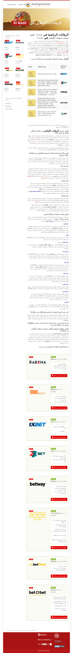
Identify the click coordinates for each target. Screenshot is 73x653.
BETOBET (66, 53)
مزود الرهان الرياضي (31, 74)
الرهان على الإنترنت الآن (59, 375)
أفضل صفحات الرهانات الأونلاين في (12, 630)
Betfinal (37, 202)
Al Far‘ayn (8, 103)
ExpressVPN (31, 176)
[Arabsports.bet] (38, 5)
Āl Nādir (64, 359)
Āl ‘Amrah (8, 106)
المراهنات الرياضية (23, 4)
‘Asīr (30, 630)
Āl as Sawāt (8, 109)
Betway (60, 53)
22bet (38, 139)
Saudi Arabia (24, 630)
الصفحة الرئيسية (11, 4)
